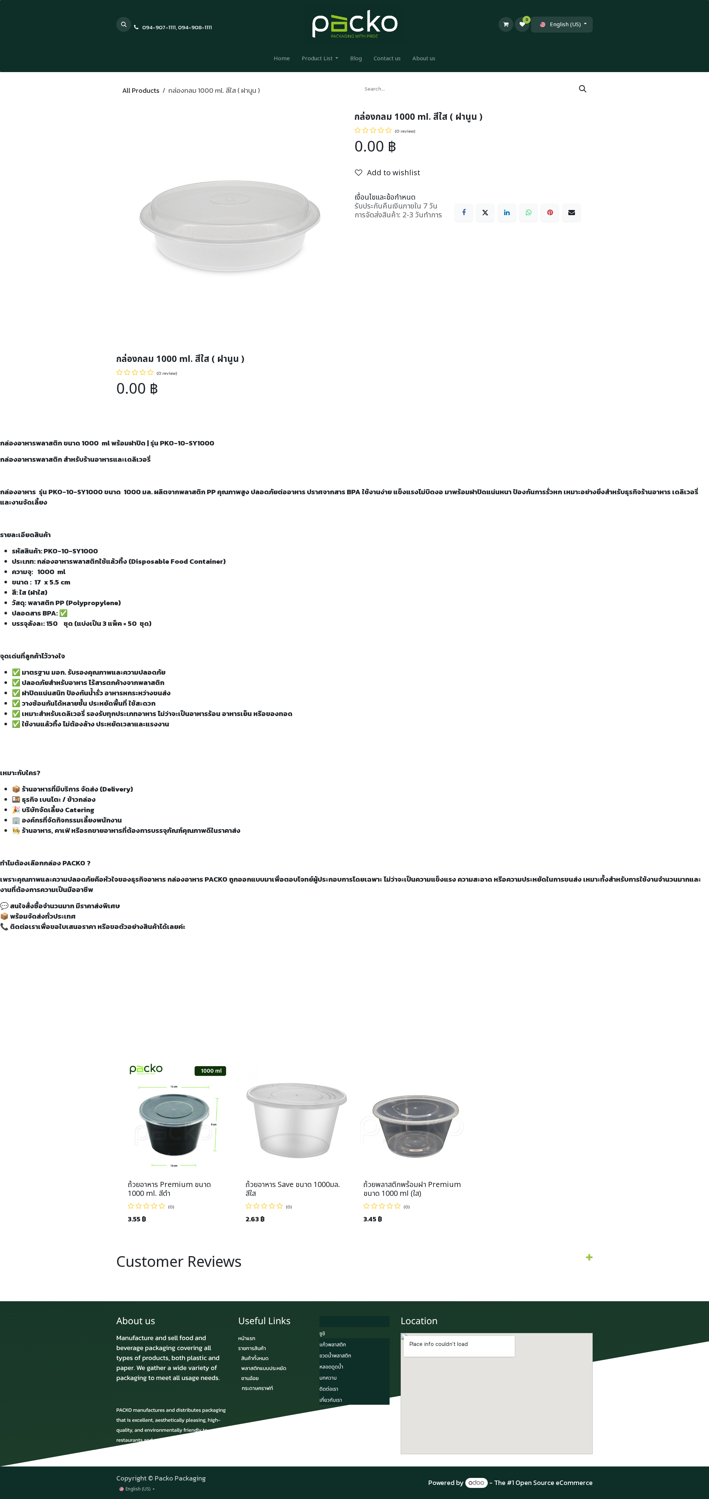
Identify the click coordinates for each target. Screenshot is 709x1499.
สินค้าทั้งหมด (254, 1358)
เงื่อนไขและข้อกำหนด (384, 197)
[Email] (571, 212)
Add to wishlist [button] (392, 173)
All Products (141, 90)
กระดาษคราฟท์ (257, 1388)
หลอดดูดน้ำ (331, 1367)
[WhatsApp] (528, 212)
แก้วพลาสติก (332, 1345)
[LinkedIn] (507, 212)
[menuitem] (282, 60)
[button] (123, 24)
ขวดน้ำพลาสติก (335, 1356)
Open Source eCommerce (554, 1483)
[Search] (583, 89)
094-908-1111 (195, 27)
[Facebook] (464, 212)
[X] (485, 212)
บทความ (328, 1378)
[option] (354, 1146)
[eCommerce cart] (506, 24)
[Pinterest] (550, 212)
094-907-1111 (159, 27)
